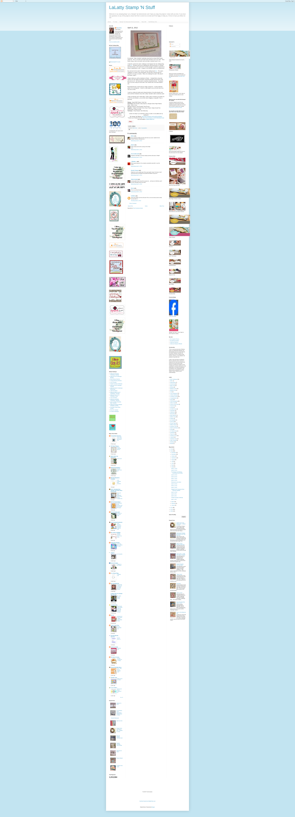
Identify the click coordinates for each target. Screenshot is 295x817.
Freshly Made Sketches (116, 435)
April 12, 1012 (174, 485)
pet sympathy (173, 420)
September (173, 457)
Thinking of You (173, 435)
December (173, 452)
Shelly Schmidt (134, 179)
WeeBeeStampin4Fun (115, 467)
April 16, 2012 (174, 480)
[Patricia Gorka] (173, 315)
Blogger (153, 807)
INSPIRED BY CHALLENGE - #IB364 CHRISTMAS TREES (119, 618)
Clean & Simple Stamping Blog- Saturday (115, 402)
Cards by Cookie (114, 647)
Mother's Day (173, 416)
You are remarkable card (119, 627)
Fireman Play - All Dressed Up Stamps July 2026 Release (119, 587)
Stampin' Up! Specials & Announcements (129, 21)
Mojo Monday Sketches (115, 379)
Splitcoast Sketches (174, 342)
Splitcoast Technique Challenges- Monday (114, 374)
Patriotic (172, 418)
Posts (172, 44)
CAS (171, 391)
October (173, 456)
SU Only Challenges (114, 411)
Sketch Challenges (174, 427)
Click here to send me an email (175, 107)
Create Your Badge (172, 316)
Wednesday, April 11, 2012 (136, 140)
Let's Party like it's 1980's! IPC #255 (119, 545)
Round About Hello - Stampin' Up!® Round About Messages (119, 505)
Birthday (172, 387)
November (173, 454)
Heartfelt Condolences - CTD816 (119, 659)
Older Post (162, 206)
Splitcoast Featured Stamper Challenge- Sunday (116, 405)
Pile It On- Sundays (114, 409)
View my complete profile (114, 41)
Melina (132, 136)
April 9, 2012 (174, 494)
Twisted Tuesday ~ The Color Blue (180, 565)
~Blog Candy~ (179, 574)
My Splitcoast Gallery (174, 340)
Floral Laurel (119, 458)
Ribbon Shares (173, 424)
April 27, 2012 (174, 468)
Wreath (171, 443)
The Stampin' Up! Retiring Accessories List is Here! (177, 472)
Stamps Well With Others (116, 667)
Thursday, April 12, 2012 (136, 200)
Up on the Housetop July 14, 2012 (180, 602)
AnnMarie (133, 195)
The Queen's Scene (115, 657)
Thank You (172, 434)
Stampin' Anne (114, 677)
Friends (171, 407)
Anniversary (172, 384)
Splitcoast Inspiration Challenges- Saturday (114, 400)
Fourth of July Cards (174, 404)
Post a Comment (132, 203)
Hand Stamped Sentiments (116, 522)
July (172, 461)
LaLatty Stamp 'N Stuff (132, 7)
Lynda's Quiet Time (115, 625)
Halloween (172, 412)
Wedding (172, 441)
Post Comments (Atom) (138, 208)
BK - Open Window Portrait (119, 597)
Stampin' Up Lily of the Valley (119, 514)
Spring (171, 429)
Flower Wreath (120, 758)
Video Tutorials (173, 440)
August (173, 459)
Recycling (178, 583)
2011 (171, 507)
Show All (121, 697)
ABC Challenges (173, 379)
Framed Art (172, 405)
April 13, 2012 (174, 483)
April (172, 466)
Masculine (172, 413)
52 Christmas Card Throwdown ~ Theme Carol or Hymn (119, 713)
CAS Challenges (173, 393)
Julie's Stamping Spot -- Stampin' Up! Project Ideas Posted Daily (116, 490)
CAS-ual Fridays (113, 397)
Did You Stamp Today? (115, 502)
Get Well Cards (173, 409)
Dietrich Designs (114, 563)
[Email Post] (129, 129)
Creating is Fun (114, 605)
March (172, 501)
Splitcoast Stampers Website (176, 343)
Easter (171, 399)
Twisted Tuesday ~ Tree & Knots (119, 744)
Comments (173, 46)
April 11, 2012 (174, 487)
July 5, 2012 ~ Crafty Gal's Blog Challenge (180, 554)
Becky (132, 188)
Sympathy (172, 432)
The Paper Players (115, 446)
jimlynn (132, 144)
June (172, 463)
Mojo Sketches (173, 415)
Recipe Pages (173, 423)
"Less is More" (114, 687)
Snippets (113, 552)
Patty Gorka (119, 27)
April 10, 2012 (174, 492)
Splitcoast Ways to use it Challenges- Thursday (115, 393)
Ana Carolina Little (135, 153)
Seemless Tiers (173, 426)
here (131, 65)
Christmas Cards (173, 396)
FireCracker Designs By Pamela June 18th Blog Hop (180, 534)
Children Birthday (173, 395)
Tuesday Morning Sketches (116, 380)
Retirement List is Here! (176, 482)
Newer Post (130, 206)
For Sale (115, 21)
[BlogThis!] (130, 126)
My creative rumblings (115, 532)
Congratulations (173, 398)
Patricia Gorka (171, 299)
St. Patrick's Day (173, 431)
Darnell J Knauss (135, 170)
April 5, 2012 (174, 495)
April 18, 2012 (119, 720)
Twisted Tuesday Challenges (116, 383)
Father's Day (172, 402)
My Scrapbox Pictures (174, 339)
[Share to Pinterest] (134, 126)
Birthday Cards (173, 388)
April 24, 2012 (174, 474)
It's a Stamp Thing (114, 573)
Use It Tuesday (113, 382)
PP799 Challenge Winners (119, 448)
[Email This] (129, 126)
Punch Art (172, 421)
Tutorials (172, 437)
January (173, 505)
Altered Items (173, 382)
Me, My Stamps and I (115, 512)
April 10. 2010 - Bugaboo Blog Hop (180, 544)
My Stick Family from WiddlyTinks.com (147, 801)
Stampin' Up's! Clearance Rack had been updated (177, 490)
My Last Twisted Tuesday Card (119, 737)
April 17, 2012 (174, 478)
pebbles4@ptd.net (150, 119)
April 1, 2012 (174, 499)
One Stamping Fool (115, 583)
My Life (112, 615)
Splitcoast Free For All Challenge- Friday (114, 395)
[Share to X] (132, 126)
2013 (171, 449)
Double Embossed (115, 718)
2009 (171, 511)
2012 (171, 451)
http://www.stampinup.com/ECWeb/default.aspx (153, 117)
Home (109, 21)
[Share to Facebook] (133, 126)
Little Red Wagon (113, 390)
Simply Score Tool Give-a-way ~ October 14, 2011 (120, 730)
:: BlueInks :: (134, 161)
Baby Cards (172, 385)
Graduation (172, 410)
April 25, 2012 (174, 470)
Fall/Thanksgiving (174, 401)
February (173, 503)
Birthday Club (173, 390)
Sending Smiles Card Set (119, 470)
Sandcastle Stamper (115, 542)
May (172, 465)
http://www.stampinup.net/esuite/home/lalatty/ (152, 116)
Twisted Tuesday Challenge (177, 497)
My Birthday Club (153, 21)
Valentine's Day (173, 438)
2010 (171, 509)
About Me (144, 21)
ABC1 (171, 380)
